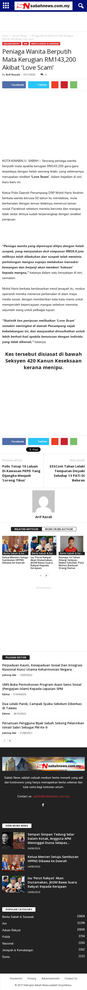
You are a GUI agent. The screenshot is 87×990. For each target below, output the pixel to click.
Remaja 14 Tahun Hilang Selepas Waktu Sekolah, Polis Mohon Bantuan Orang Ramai (71, 563)
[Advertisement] (43, 21)
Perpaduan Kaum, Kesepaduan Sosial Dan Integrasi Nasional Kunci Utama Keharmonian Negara (42, 667)
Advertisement (50, 978)
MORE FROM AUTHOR (59, 529)
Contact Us (70, 978)
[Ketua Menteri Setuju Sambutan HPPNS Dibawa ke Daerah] (15, 545)
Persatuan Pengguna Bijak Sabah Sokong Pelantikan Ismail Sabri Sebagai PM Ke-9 (43, 725)
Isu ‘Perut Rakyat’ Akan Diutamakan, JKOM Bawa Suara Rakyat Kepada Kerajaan (42, 563)
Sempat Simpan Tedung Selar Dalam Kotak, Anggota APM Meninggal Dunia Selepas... (51, 838)
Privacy (32, 978)
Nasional (7, 943)
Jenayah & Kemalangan (17, 950)
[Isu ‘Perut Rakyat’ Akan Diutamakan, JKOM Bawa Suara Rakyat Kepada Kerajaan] (44, 545)
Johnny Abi (9, 675)
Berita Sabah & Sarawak (45, 43)
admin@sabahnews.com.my (51, 796)
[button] (80, 6)
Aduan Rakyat (12, 43)
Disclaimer (16, 978)
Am (25, 43)
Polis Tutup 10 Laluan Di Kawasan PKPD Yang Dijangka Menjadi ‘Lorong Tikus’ (21, 473)
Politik (6, 937)
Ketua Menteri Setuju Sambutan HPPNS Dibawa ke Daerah (15, 560)
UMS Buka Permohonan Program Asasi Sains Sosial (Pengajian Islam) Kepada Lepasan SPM (41, 686)
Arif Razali (13, 74)
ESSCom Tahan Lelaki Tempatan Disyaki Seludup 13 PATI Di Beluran (67, 473)
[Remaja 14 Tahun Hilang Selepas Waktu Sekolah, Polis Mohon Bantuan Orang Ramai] (72, 545)
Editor (6, 694)
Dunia (6, 956)
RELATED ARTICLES (26, 529)
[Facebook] (43, 805)
